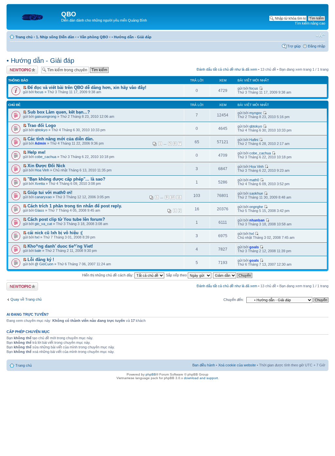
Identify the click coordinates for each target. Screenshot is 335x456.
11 (179, 197)
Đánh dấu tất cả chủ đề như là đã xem (227, 69)
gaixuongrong (45, 116)
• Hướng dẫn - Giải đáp (131, 37)
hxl (37, 237)
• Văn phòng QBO (93, 37)
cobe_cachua (45, 157)
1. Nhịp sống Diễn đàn (55, 37)
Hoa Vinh (42, 170)
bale (38, 251)
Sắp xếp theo (177, 275)
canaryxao (43, 197)
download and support (201, 378)
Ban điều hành (203, 365)
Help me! (36, 152)
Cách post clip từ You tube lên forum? (66, 219)
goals (254, 247)
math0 (254, 180)
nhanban (257, 220)
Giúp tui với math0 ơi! (49, 192)
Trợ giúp (294, 46)
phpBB (151, 374)
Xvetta (40, 183)
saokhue (256, 193)
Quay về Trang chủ (26, 299)
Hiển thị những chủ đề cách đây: (108, 275)
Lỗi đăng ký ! (40, 259)
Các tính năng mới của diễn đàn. (60, 138)
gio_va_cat (43, 224)
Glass (39, 210)
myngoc (255, 113)
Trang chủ (24, 37)
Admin (40, 143)
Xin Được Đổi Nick (46, 165)
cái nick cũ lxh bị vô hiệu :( (54, 232)
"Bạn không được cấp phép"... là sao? (66, 179)
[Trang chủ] (34, 16)
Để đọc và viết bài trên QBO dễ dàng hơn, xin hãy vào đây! (86, 87)
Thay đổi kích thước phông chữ (320, 36)
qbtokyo (41, 130)
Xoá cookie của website (237, 365)
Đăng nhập (316, 46)
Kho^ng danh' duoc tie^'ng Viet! (60, 246)
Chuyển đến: (233, 300)
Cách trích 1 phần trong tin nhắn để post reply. (74, 205)
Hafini (253, 140)
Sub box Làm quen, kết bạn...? (58, 112)
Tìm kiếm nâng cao (310, 23)
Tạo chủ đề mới (19, 68)
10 (172, 197)
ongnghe (256, 207)
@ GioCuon (44, 264)
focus (39, 92)
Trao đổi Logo (41, 125)
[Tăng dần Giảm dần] (233, 275)
